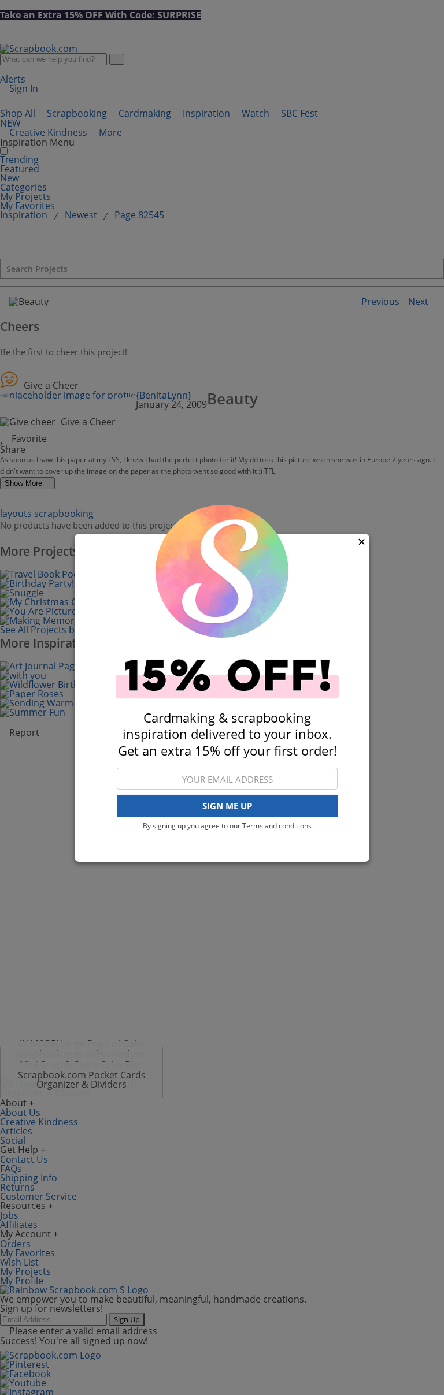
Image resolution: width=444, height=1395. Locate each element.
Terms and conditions (277, 826)
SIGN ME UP (227, 806)
